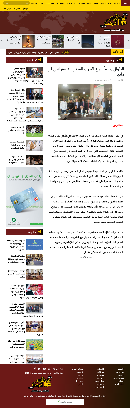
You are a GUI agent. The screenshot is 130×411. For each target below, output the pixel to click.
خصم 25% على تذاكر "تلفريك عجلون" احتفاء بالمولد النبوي (16, 343)
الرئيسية (125, 3)
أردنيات (121, 375)
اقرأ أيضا (32, 232)
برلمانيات (60, 3)
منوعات (100, 384)
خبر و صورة (112, 60)
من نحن (25, 8)
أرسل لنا (79, 381)
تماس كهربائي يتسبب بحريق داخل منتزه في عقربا (43, 39)
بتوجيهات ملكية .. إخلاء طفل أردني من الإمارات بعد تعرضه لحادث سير (17, 160)
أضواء (121, 381)
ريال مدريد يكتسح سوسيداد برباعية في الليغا (16, 130)
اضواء (96, 3)
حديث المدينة (106, 3)
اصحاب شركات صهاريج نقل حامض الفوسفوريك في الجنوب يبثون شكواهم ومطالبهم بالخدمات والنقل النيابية (25, 114)
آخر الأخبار (32, 60)
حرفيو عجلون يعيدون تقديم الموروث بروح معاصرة (16, 273)
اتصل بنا (17, 8)
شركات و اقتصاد (84, 3)
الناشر (80, 384)
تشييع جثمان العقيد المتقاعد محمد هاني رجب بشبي (73, 39)
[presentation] (1, 40)
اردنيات (117, 3)
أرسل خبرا (7, 8)
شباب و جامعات (37, 3)
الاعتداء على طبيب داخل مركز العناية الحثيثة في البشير (17, 144)
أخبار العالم (50, 3)
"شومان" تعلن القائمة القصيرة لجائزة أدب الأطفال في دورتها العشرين (16, 244)
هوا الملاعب (99, 381)
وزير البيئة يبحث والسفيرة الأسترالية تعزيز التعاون (13, 39)
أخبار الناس (99, 387)
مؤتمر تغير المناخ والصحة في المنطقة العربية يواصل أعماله (16, 258)
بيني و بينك (71, 3)
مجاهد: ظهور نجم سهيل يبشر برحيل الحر (103, 39)
